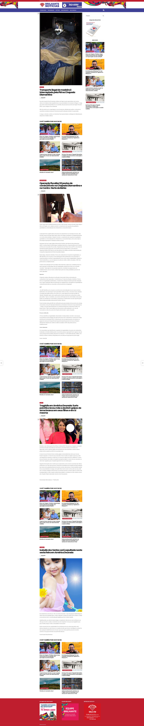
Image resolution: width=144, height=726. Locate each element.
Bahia (42, 151)
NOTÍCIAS (58, 10)
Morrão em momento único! (46, 172)
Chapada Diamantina (67, 151)
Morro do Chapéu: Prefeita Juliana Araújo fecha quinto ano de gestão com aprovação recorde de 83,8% (50, 138)
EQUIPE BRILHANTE (65, 10)
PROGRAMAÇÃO (51, 10)
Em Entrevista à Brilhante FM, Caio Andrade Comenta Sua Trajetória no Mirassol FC (70, 138)
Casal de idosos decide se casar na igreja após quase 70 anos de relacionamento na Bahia (50, 156)
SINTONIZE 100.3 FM (43, 0)
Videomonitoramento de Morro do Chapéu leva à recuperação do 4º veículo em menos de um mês (70, 174)
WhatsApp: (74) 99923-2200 (52, 0)
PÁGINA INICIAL (43, 10)
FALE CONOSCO (73, 10)
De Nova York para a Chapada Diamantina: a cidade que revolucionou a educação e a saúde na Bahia (72, 156)
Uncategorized (44, 133)
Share (38, 13)
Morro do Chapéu (44, 169)
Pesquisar (103, 10)
